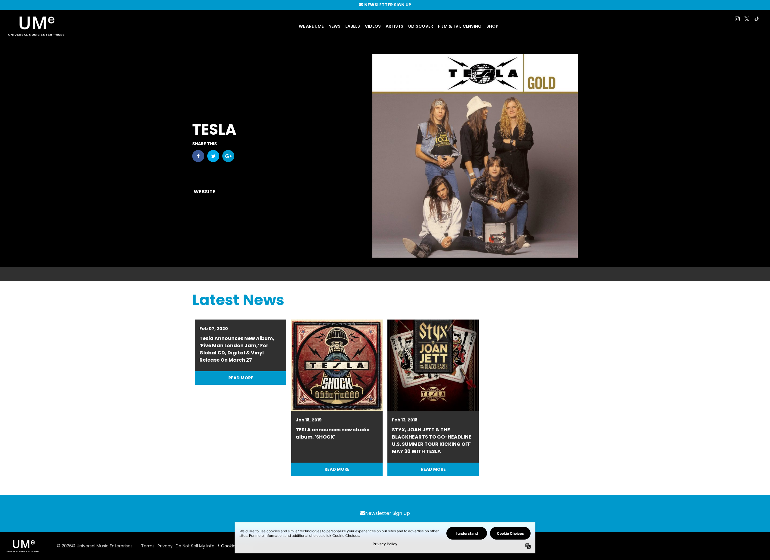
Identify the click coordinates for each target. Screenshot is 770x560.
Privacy (165, 546)
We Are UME (311, 26)
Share (198, 156)
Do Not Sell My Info (195, 546)
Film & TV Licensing (460, 26)
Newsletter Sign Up (387, 513)
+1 (228, 156)
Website (204, 191)
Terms (148, 546)
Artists (394, 26)
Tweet (213, 156)
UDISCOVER (420, 26)
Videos (373, 26)
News (334, 26)
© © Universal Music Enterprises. (95, 546)
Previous (199, 397)
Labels (352, 26)
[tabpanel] (337, 398)
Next (570, 397)
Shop (492, 26)
